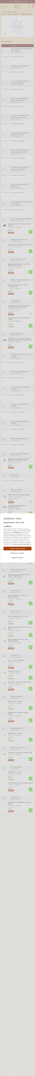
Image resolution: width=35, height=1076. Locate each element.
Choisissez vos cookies (17, 553)
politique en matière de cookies (21, 544)
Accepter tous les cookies (17, 548)
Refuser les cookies (17, 557)
